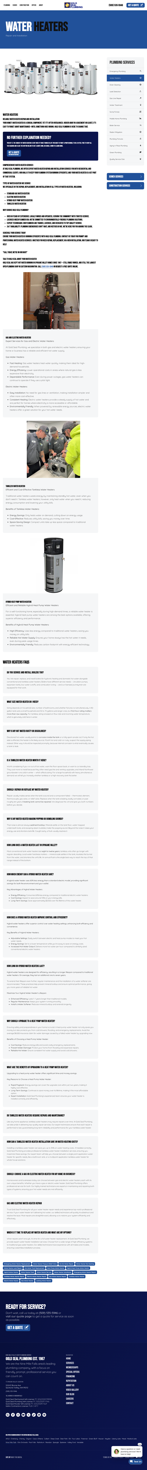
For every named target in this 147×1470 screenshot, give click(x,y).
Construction (24, 5)
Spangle (56, 1442)
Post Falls (32, 1442)
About (41, 5)
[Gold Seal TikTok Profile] (34, 1415)
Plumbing (7, 5)
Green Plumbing (116, 152)
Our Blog (70, 1394)
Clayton (29, 1439)
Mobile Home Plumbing (118, 119)
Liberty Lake (116, 1439)
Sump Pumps (114, 112)
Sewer (15, 5)
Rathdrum (40, 1442)
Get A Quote (14, 153)
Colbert (46, 1439)
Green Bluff (93, 1439)
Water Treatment (116, 105)
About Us (70, 1385)
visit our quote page (19, 1316)
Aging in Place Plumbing (118, 146)
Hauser (101, 1439)
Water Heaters (115, 78)
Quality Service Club (117, 159)
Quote (133, 5)
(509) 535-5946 (116, 5)
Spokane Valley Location (15, 1382)
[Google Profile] (8, 1415)
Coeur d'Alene (38, 1439)
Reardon (48, 1442)
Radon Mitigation (116, 132)
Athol (8, 1439)
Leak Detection (115, 92)
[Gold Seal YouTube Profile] (23, 1415)
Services (70, 1363)
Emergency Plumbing (118, 71)
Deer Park (64, 1439)
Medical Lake (132, 1439)
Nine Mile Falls (11, 1442)
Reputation (71, 1381)
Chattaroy (14, 1439)
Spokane (63, 1442)
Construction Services (119, 185)
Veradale (80, 1442)
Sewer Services (116, 176)
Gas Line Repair (115, 98)
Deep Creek (55, 1439)
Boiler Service (115, 125)
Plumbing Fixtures (116, 139)
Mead (124, 1439)
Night (13, 1457)
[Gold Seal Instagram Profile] (18, 1415)
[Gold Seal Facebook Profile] (13, 1415)
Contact (70, 1403)
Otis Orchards (22, 1442)
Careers (70, 1398)
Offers (34, 5)
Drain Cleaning (115, 85)
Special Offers (72, 1372)
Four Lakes (76, 1439)
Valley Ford (71, 1442)
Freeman (84, 1439)
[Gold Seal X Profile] (28, 1415)
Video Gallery (72, 1389)
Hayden (108, 1439)
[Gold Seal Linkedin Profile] (39, 1415)
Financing (70, 1376)
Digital (20, 1457)
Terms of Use (107, 1457)
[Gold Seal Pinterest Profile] (44, 1415)
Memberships (72, 1367)
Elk (70, 1439)
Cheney (22, 1439)
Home (68, 1358)
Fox (16, 1457)
